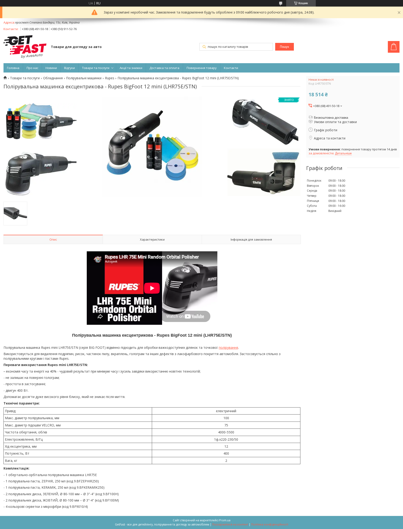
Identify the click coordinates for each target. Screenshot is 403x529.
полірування (228, 347)
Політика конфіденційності (269, 524)
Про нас (32, 68)
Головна (13, 68)
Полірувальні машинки (83, 78)
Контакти (231, 68)
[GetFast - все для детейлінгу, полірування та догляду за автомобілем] (24, 47)
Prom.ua (224, 520)
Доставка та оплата (164, 68)
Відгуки (69, 68)
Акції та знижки (131, 68)
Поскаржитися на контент (230, 524)
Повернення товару (202, 68)
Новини (51, 68)
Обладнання (53, 78)
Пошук (284, 46)
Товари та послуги (95, 68)
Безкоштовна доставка (331, 117)
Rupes (109, 78)
